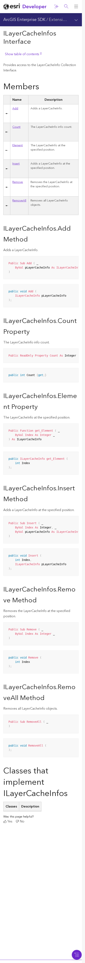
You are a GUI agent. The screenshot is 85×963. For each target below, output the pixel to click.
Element (17, 145)
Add (15, 108)
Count (16, 127)
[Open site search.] (66, 6)
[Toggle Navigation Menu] (77, 955)
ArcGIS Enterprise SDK (24, 20)
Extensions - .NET (65, 19)
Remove (17, 182)
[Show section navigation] (76, 19)
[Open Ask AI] (56, 6)
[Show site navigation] (76, 6)
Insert (16, 163)
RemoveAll (19, 200)
